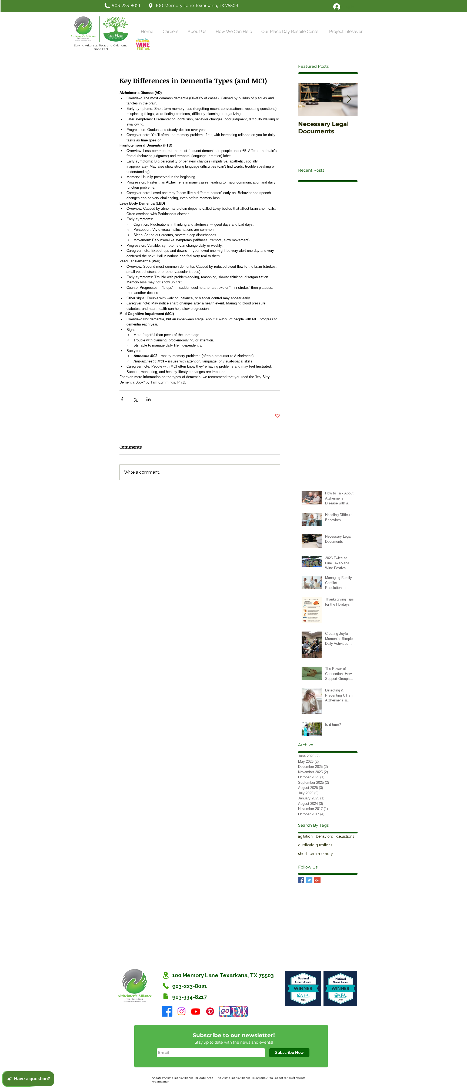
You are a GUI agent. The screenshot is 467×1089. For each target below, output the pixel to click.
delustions (345, 836)
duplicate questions (315, 845)
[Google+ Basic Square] (317, 880)
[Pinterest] (210, 1011)
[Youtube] (196, 1011)
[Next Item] (348, 100)
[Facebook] (167, 1011)
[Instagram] (181, 1011)
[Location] (165, 975)
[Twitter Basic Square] (309, 880)
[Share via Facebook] (122, 399)
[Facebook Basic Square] (301, 880)
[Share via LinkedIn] (148, 399)
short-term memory (315, 853)
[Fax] (165, 996)
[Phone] (165, 985)
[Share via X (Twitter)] (135, 399)
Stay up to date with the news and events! (234, 1042)
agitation (305, 836)
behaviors (324, 836)
